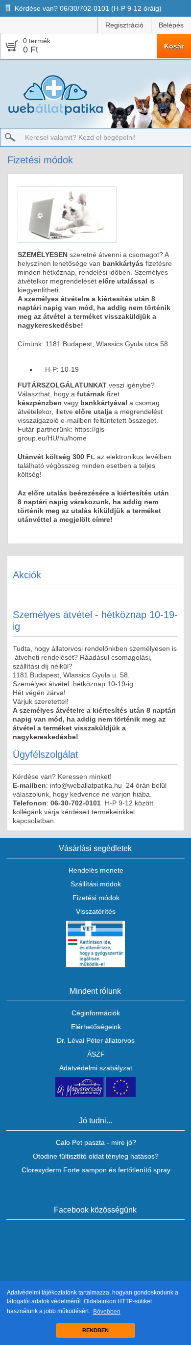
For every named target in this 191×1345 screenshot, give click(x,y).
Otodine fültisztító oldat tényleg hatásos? (96, 1156)
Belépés (171, 25)
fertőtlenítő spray (144, 1170)
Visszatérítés (96, 911)
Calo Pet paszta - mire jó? (96, 1142)
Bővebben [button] (106, 1311)
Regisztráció (124, 25)
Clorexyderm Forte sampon (64, 1170)
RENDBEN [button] (95, 1330)
